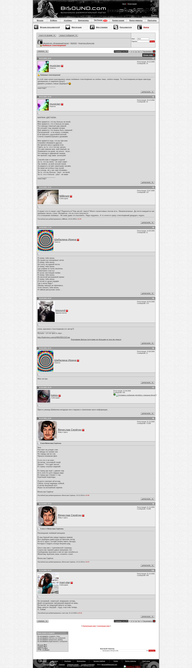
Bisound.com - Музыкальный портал (56, 43)
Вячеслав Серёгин (70, 429)
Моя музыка (77, 27)
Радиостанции (118, 20)
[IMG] (39, 648)
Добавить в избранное (150, 17)
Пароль (134, 41)
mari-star (64, 582)
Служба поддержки (88, 664)
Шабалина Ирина (65, 239)
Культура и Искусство (86, 43)
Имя (133, 39)
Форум (146, 27)
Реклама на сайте (49, 664)
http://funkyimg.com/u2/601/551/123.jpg (54, 337)
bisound (60, 310)
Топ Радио (98, 20)
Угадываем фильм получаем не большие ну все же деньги (96, 339)
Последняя (147, 51)
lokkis (54, 395)
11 (136, 51)
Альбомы (68, 20)
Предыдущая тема (89, 626)
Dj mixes (55, 661)
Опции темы (148, 55)
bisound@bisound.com (109, 664)
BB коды (40, 645)
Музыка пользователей (50, 27)
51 (139, 51)
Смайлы (40, 646)
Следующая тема (103, 626)
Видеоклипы (83, 20)
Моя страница (102, 27)
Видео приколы (136, 20)
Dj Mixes (53, 20)
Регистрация (132, 4)
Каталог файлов (99, 661)
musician (55, 65)
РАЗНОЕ (74, 43)
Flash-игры (152, 20)
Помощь (155, 15)
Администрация (73, 664)
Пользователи (126, 27)
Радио (116, 661)
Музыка (40, 20)
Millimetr (64, 196)
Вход (124, 4)
